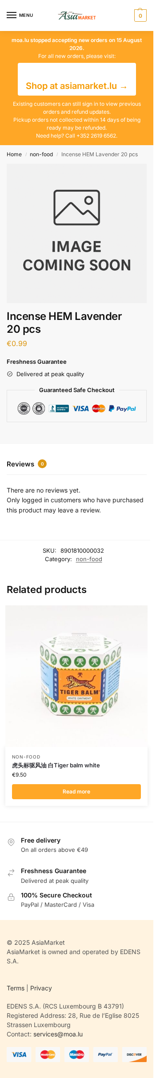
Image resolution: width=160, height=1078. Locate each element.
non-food (41, 154)
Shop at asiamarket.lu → (77, 86)
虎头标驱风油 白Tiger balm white (56, 765)
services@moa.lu (58, 1034)
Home (14, 154)
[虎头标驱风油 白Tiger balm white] (76, 676)
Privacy (41, 988)
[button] (139, 15)
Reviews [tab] (25, 464)
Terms (15, 988)
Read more (76, 791)
